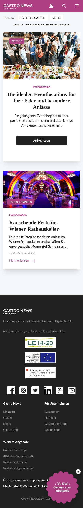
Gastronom (52, 411)
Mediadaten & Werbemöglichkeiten (27, 486)
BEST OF (16, 41)
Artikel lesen (41, 140)
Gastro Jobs (11, 429)
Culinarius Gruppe (15, 450)
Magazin (9, 411)
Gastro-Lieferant (56, 423)
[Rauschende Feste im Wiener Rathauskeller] (41, 189)
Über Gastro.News (15, 480)
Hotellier (50, 417)
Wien (56, 18)
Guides (7, 417)
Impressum (37, 480)
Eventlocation (33, 18)
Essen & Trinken (20, 202)
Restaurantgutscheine (18, 468)
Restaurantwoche (15, 462)
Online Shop (52, 429)
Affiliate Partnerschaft (18, 456)
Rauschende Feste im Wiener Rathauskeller (34, 226)
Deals (7, 423)
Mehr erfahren (19, 260)
